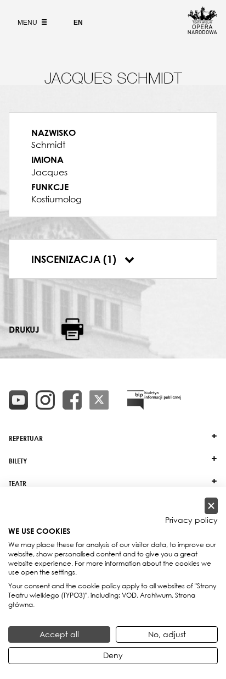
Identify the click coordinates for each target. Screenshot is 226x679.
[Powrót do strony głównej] (202, 31)
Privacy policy (191, 520)
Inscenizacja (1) (75, 259)
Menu (28, 22)
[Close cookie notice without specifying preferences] (211, 506)
